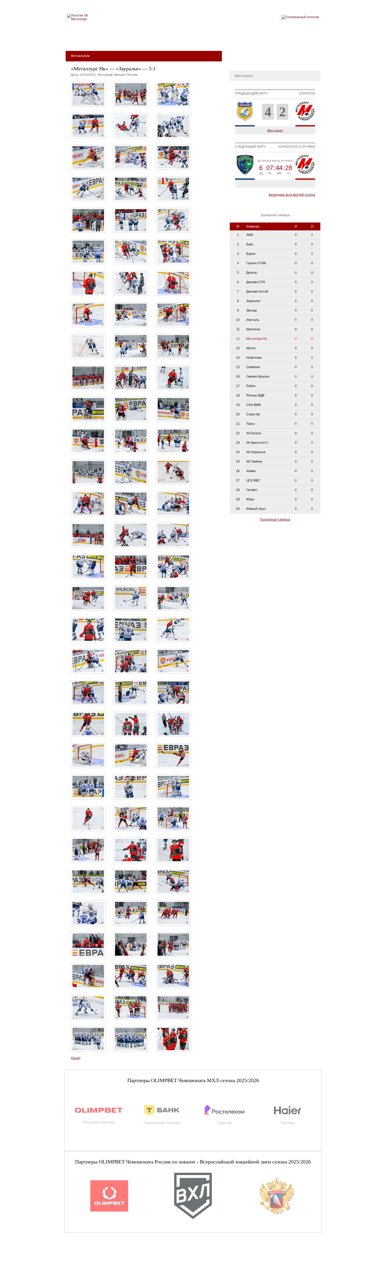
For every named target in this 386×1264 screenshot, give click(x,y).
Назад (75, 1058)
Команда (146, 39)
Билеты (80, 39)
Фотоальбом (241, 61)
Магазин (249, 39)
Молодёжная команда (187, 39)
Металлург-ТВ (242, 53)
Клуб (102, 39)
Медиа (225, 39)
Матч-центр (275, 130)
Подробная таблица (275, 519)
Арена (122, 39)
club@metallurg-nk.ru (83, 1253)
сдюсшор (303, 39)
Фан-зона (276, 39)
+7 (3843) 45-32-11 (82, 1259)
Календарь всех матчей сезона (292, 195)
